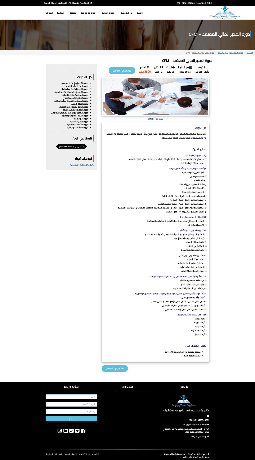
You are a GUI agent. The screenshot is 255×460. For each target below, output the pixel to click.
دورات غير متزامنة (88, 13)
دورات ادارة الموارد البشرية (77, 86)
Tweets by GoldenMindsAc (82, 165)
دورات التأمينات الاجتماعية (77, 124)
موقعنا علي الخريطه (199, 436)
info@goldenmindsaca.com (195, 424)
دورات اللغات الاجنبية (79, 104)
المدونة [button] (73, 13)
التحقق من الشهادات (80, 3)
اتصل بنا (60, 13)
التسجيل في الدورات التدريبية (55, 3)
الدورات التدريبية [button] (107, 13)
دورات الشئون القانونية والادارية (75, 116)
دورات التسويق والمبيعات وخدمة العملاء (71, 92)
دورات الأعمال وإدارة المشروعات (74, 83)
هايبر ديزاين (187, 457)
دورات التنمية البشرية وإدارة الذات (74, 89)
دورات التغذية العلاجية (79, 121)
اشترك (71, 418)
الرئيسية (140, 13)
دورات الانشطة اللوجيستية (77, 127)
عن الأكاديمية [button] (126, 13)
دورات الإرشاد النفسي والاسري (75, 98)
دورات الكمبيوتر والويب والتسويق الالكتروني (69, 113)
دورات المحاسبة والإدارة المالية (230, 53)
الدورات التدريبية (70, 454)
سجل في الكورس (121, 70)
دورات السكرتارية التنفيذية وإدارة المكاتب (71, 101)
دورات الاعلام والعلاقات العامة (75, 110)
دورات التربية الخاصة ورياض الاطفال (73, 107)
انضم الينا (49, 13)
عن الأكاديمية (84, 454)
